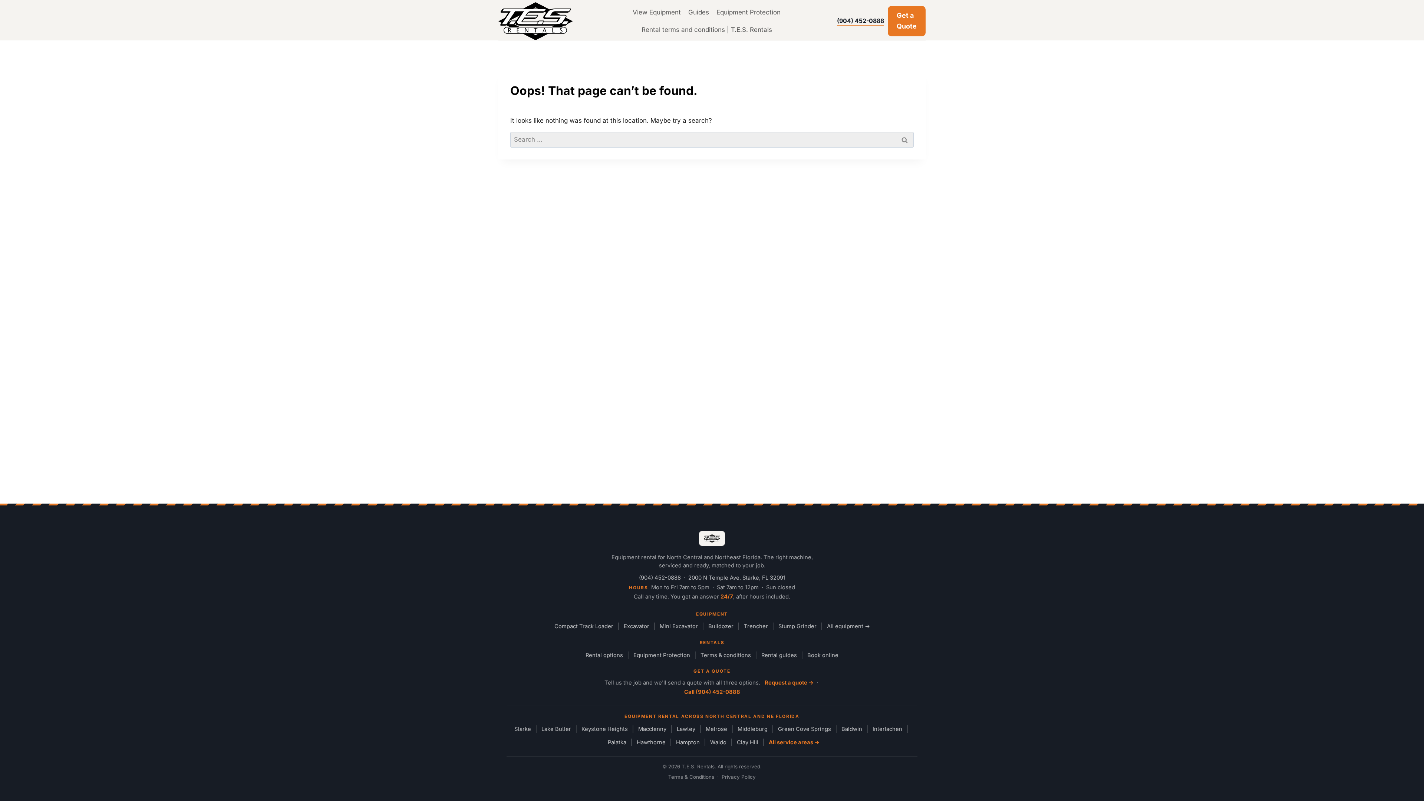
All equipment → (848, 626)
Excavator (636, 626)
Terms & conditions (726, 655)
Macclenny (652, 729)
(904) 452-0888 (860, 20)
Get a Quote (907, 20)
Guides (698, 12)
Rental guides (779, 655)
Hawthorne (651, 742)
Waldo (718, 742)
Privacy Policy (739, 777)
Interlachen (887, 729)
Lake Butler (556, 729)
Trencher (756, 626)
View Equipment (657, 12)
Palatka (617, 742)
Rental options (604, 655)
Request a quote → (789, 682)
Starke (522, 729)
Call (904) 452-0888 (712, 692)
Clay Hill (747, 742)
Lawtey (686, 729)
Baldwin (851, 729)
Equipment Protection (748, 12)
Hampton (688, 742)
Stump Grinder (797, 626)
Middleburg (753, 729)
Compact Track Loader (583, 626)
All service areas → (794, 742)
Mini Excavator (679, 626)
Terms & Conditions (691, 777)
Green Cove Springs (804, 729)
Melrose (716, 729)
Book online (822, 655)
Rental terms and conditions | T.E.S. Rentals (707, 29)
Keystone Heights (604, 729)
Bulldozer (721, 626)
